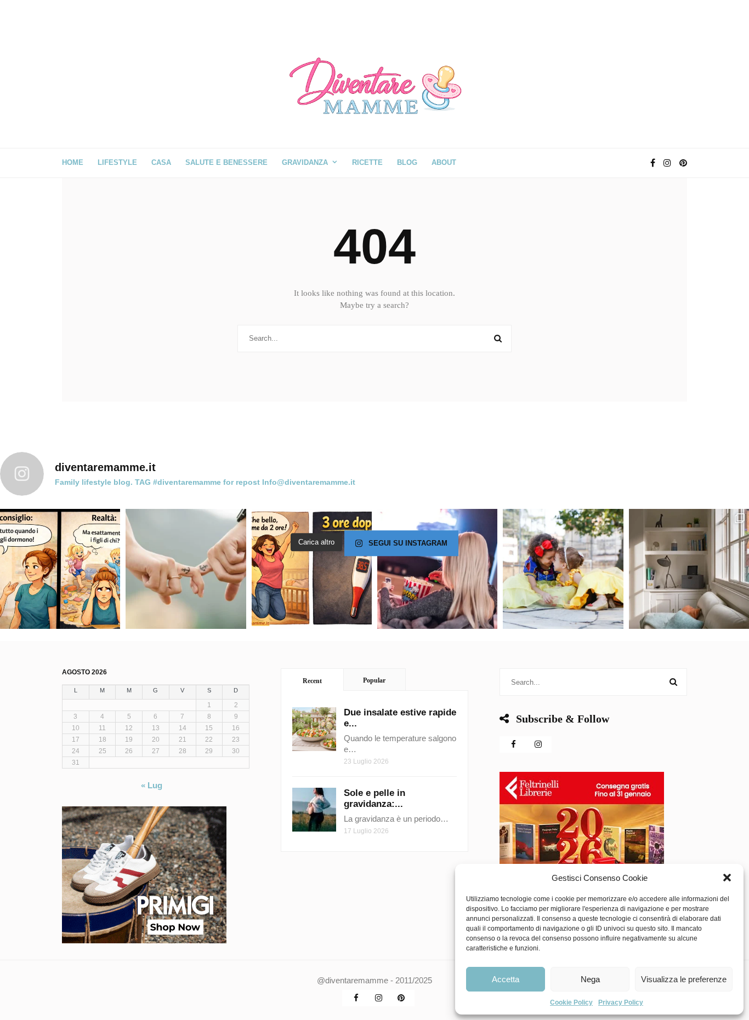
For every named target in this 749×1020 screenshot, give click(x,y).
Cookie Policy (571, 1002)
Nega (590, 979)
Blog (407, 162)
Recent (312, 681)
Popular (374, 680)
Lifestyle (117, 162)
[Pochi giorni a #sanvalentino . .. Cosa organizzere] (186, 569)
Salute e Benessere (226, 162)
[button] (727, 877)
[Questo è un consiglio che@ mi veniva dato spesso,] (60, 569)
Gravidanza (305, 162)
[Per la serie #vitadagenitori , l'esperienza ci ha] (312, 569)
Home (72, 162)
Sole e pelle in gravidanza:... (374, 798)
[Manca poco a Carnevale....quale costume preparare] (563, 569)
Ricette (367, 162)
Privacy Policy (620, 1002)
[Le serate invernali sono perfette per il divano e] (437, 569)
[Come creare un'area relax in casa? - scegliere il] (689, 569)
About (444, 162)
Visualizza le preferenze (684, 979)
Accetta (505, 979)
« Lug (151, 785)
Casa (161, 162)
